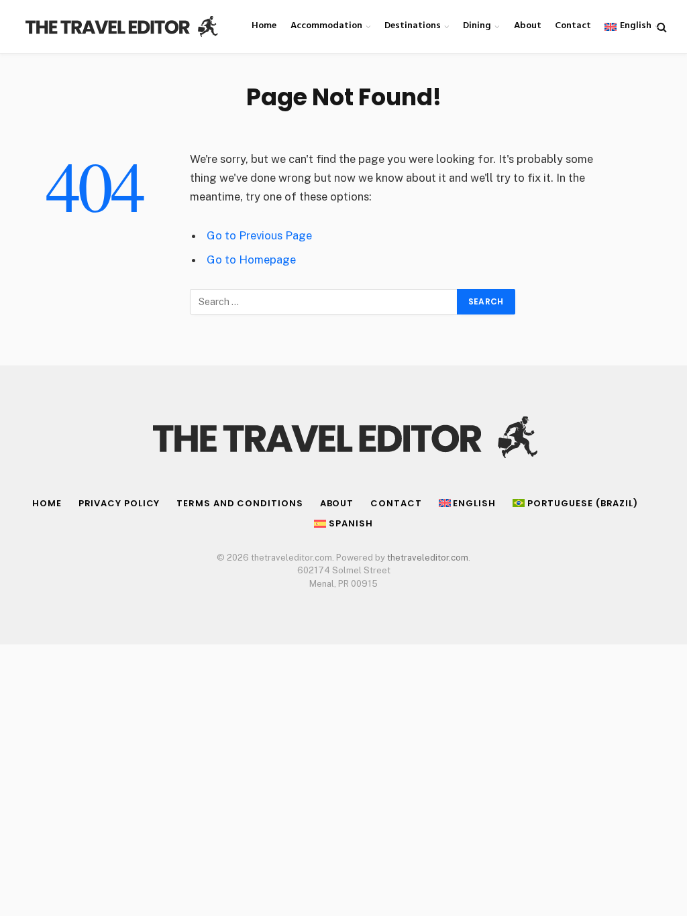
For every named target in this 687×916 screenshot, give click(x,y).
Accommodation (326, 26)
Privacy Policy (119, 503)
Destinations (412, 26)
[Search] (660, 26)
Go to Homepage (251, 259)
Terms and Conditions (239, 503)
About (527, 26)
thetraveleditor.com (427, 558)
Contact (573, 26)
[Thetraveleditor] (120, 27)
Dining (477, 26)
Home (264, 26)
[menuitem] (626, 26)
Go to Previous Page (259, 235)
